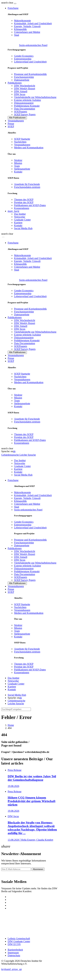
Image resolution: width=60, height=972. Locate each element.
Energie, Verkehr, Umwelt (27, 26)
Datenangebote (21, 80)
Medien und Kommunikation (28, 147)
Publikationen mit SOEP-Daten (30, 205)
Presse (11, 123)
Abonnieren (38, 869)
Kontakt (18, 171)
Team (17, 166)
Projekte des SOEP (23, 202)
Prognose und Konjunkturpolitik (30, 74)
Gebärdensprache (16, 700)
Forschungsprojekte (24, 77)
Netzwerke (19, 216)
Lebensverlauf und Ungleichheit (30, 61)
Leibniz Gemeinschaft (19, 938)
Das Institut (20, 214)
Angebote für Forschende (27, 184)
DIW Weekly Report (24, 88)
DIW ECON (14, 944)
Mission (18, 163)
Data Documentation (24, 108)
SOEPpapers (20, 111)
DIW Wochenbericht (24, 85)
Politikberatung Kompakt (27, 105)
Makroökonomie (22, 20)
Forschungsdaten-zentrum (27, 187)
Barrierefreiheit (15, 949)
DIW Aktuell (20, 91)
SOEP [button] (11, 126)
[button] (7, 2)
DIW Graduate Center (19, 941)
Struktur (18, 160)
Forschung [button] (13, 8)
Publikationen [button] (15, 82)
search (4, 2)
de (14, 451)
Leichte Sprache (16, 703)
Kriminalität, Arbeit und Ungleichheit (33, 23)
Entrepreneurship (22, 58)
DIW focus (19, 94)
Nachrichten (20, 141)
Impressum (13, 952)
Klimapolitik (20, 29)
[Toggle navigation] (15, 3)
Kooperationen (21, 208)
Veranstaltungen (16, 120)
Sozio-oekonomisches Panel (33, 45)
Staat (16, 35)
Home (11, 725)
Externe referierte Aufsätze (27, 100)
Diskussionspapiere (24, 103)
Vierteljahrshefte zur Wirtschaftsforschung (35, 97)
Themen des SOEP (23, 199)
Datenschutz (14, 955)
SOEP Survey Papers (25, 114)
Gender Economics (23, 56)
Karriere (18, 222)
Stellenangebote (22, 168)
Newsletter (6, 874)
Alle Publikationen (17, 117)
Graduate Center (22, 219)
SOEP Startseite (22, 139)
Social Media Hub (23, 228)
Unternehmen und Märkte (27, 32)
